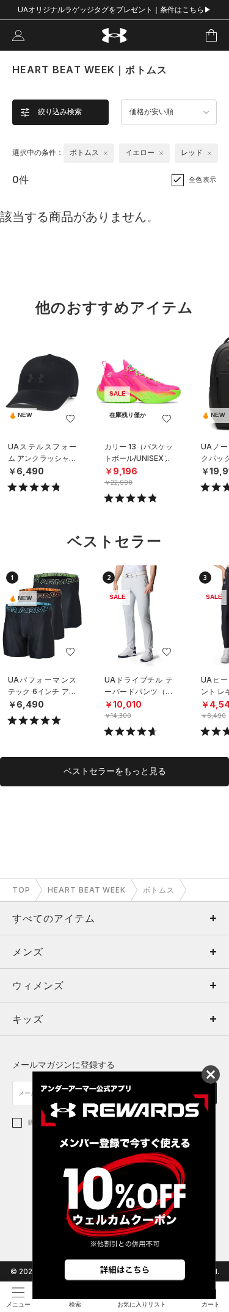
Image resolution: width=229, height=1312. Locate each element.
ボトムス (159, 889)
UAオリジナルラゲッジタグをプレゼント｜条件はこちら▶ (114, 9)
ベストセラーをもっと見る (115, 771)
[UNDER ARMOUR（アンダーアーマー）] (114, 35)
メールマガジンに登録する (63, 1064)
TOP (21, 889)
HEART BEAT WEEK (87, 889)
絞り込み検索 (60, 111)
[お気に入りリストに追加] (70, 418)
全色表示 (203, 179)
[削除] (105, 153)
